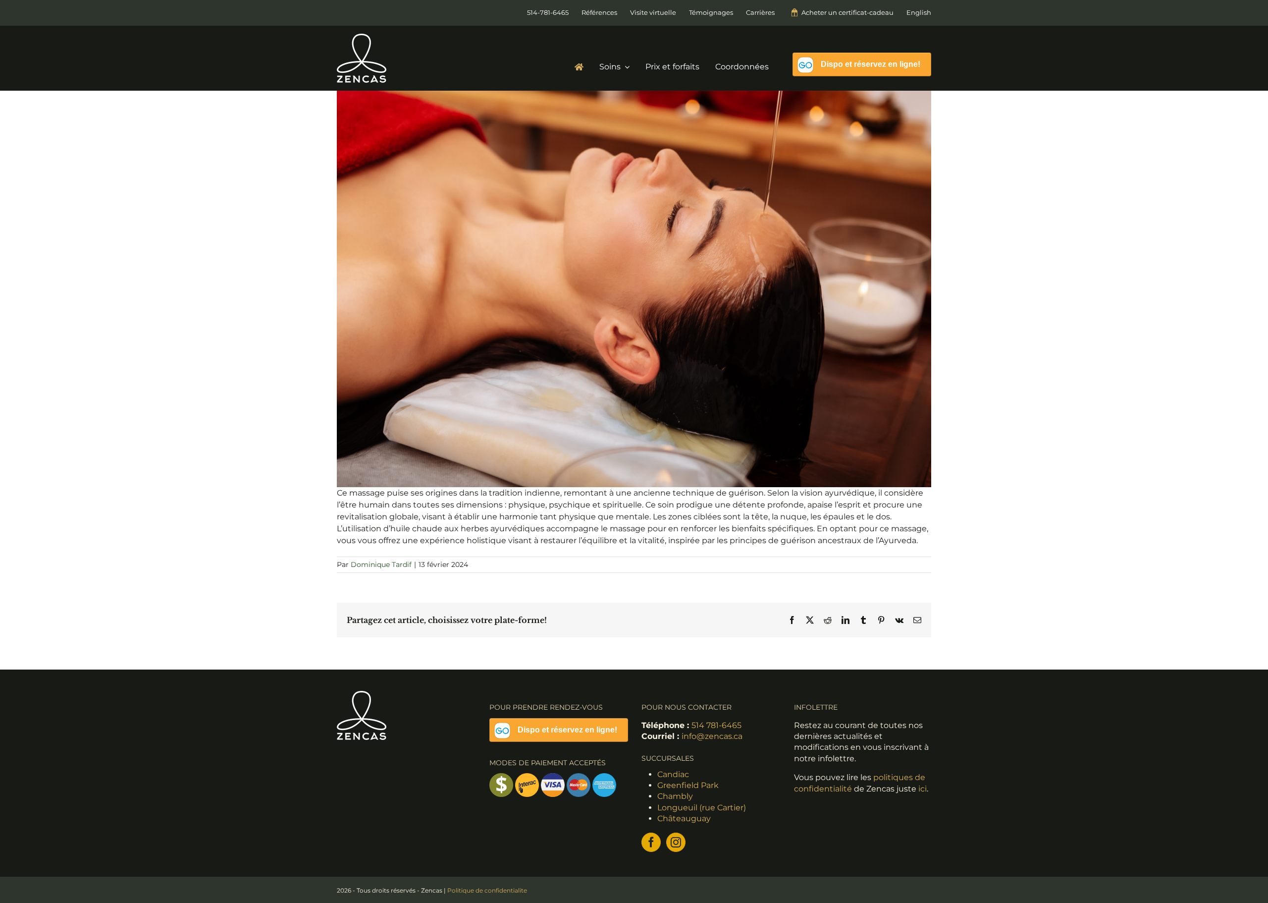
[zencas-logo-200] (361, 37)
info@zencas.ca (712, 736)
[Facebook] (651, 842)
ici (922, 788)
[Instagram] (676, 842)
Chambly (675, 796)
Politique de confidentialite (487, 890)
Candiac (673, 774)
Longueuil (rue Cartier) (701, 807)
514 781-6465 (716, 725)
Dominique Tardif (381, 564)
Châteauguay (684, 818)
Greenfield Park (688, 785)
